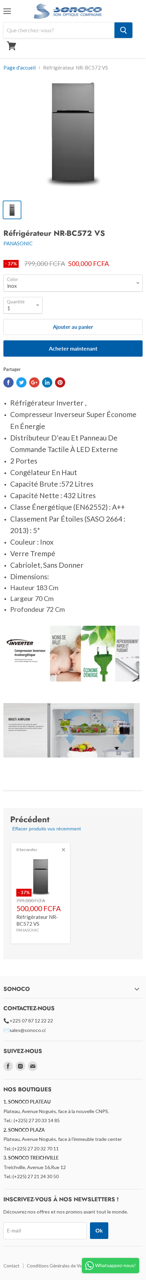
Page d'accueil (19, 68)
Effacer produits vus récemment (46, 828)
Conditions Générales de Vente (57, 1265)
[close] (63, 849)
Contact (11, 1265)
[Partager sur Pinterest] (60, 382)
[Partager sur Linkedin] (47, 382)
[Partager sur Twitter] (21, 382)
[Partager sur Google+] (34, 382)
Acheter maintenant (73, 348)
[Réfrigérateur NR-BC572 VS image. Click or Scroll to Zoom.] (73, 136)
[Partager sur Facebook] (8, 382)
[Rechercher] (123, 30)
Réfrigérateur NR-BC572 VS (37, 920)
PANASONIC (18, 243)
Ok (99, 1230)
